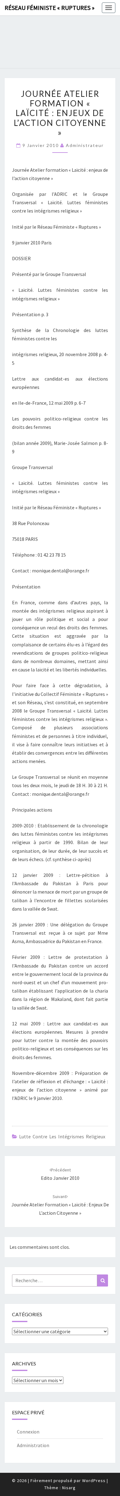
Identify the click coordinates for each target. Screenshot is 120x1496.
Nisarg (69, 1487)
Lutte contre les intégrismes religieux (62, 1136)
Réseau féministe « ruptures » (49, 7)
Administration (33, 1445)
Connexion (28, 1432)
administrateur (85, 145)
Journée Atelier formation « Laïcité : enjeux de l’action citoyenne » (60, 1205)
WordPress (94, 1480)
